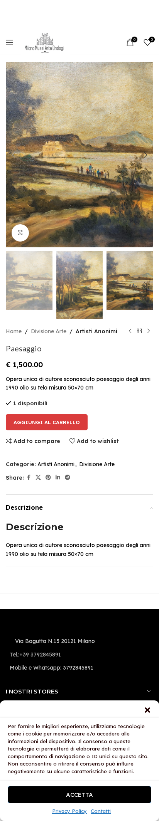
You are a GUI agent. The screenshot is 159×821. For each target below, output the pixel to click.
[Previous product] (130, 331)
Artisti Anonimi (96, 331)
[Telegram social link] (68, 477)
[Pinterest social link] (48, 477)
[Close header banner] (149, 7)
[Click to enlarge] (20, 233)
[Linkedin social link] (58, 477)
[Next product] (148, 331)
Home (14, 331)
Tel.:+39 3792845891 (35, 654)
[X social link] (38, 477)
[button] (147, 710)
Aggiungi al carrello (47, 422)
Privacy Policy (69, 811)
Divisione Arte (48, 331)
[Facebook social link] (28, 477)
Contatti (101, 811)
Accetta (79, 794)
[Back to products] (139, 331)
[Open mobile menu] (9, 42)
